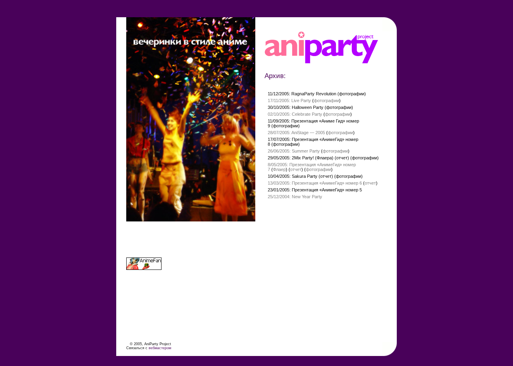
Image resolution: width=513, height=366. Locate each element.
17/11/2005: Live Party (289, 100)
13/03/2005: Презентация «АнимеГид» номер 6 (315, 183)
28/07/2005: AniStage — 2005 (296, 132)
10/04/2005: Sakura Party (292, 176)
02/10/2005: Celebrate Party (295, 114)
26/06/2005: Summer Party (294, 151)
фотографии (351, 93)
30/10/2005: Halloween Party (295, 107)
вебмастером (160, 348)
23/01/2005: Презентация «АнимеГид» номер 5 (315, 189)
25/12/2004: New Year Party (295, 196)
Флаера (324, 157)
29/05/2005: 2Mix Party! (291, 157)
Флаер (279, 169)
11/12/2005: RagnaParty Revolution (302, 93)
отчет (341, 157)
